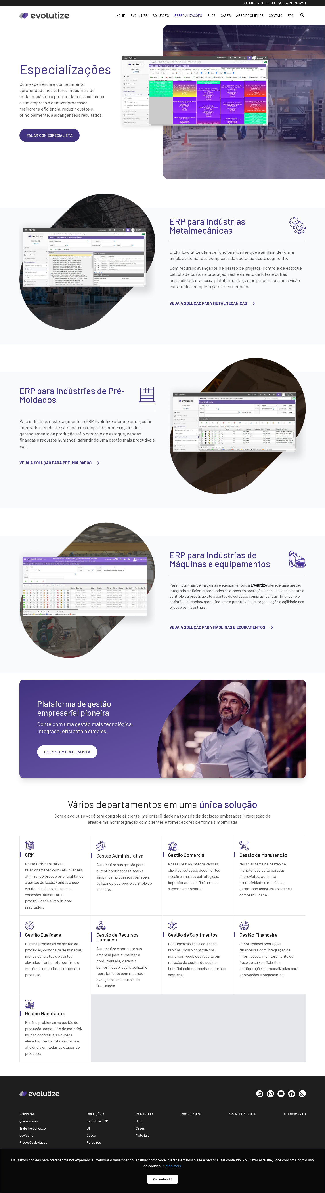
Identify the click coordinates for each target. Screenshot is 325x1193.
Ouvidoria (26, 1135)
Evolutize (138, 15)
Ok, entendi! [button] (162, 1179)
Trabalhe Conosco (32, 1128)
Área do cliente (250, 15)
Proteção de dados (33, 1142)
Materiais (142, 1135)
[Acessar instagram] (270, 1093)
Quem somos (29, 1121)
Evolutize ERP (97, 1121)
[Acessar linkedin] (259, 1093)
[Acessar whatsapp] (302, 1093)
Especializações (188, 15)
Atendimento (295, 1114)
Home (120, 15)
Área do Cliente (242, 1114)
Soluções (161, 15)
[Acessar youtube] (281, 1093)
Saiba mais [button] (172, 1166)
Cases (226, 15)
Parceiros (94, 1142)
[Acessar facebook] (291, 1093)
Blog (211, 15)
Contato (275, 15)
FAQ (290, 15)
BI (88, 1128)
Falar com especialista (50, 135)
